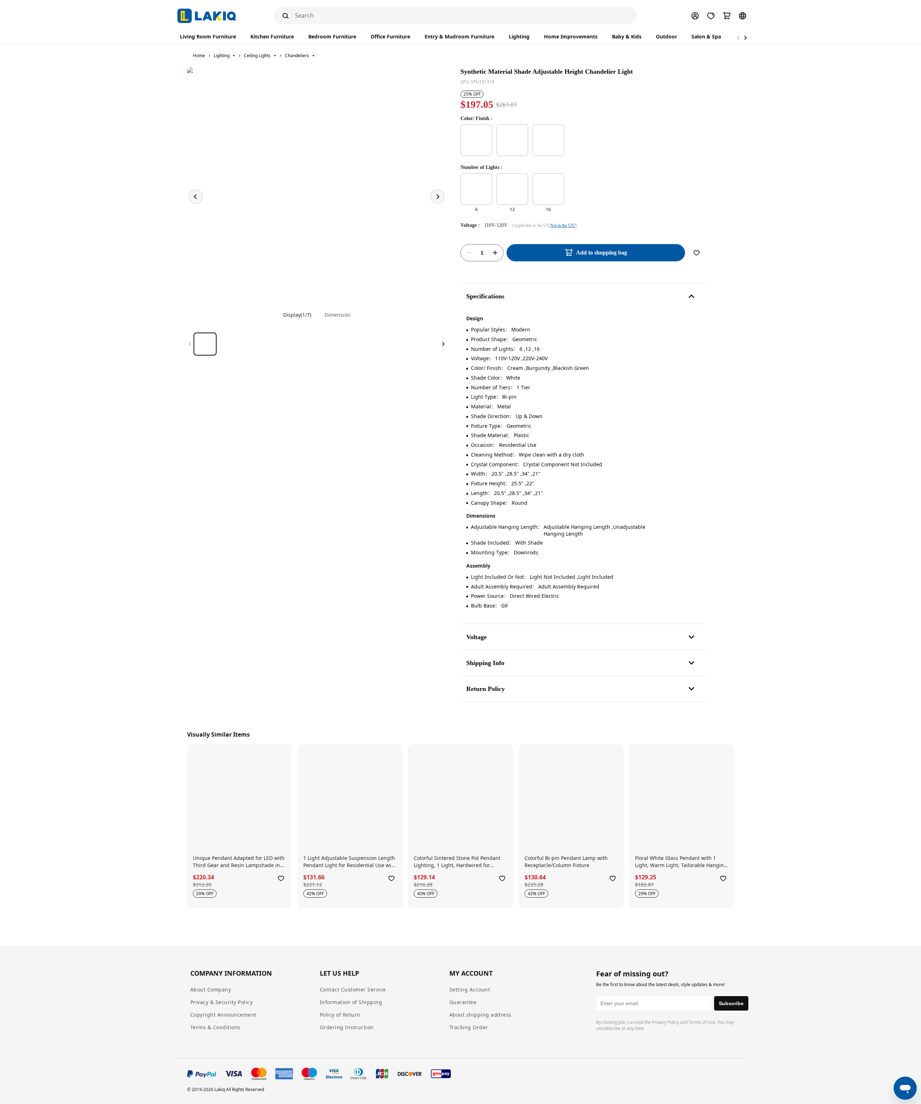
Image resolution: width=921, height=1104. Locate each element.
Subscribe (731, 1003)
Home (199, 55)
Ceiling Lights (257, 55)
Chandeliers (297, 55)
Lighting (222, 55)
